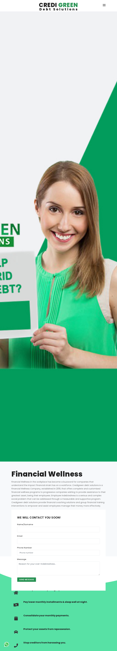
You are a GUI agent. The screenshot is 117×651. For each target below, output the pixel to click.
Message (21, 559)
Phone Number (24, 547)
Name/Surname (25, 524)
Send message (26, 579)
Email (20, 536)
